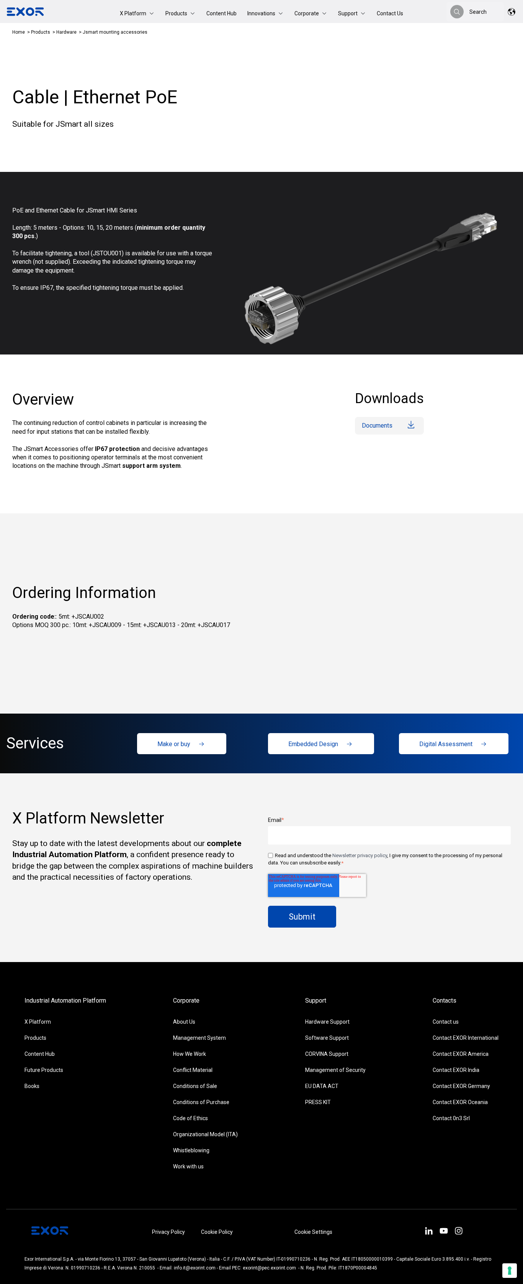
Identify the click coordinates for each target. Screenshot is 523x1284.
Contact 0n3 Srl (451, 1118)
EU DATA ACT (321, 1086)
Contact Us (390, 13)
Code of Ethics (190, 1118)
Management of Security (335, 1070)
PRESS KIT (318, 1102)
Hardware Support (327, 1022)
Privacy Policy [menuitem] (168, 1232)
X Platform (38, 1022)
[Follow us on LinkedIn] (428, 1231)
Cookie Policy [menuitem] (217, 1232)
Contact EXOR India (456, 1070)
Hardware (66, 32)
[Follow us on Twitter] (443, 1231)
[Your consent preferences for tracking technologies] (509, 1270)
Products (40, 32)
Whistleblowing (191, 1150)
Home (18, 32)
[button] (137, 13)
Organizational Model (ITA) (205, 1134)
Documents (377, 425)
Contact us (446, 1022)
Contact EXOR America (461, 1054)
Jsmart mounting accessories (115, 32)
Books (32, 1086)
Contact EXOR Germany (461, 1086)
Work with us (188, 1166)
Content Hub (221, 13)
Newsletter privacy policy (359, 855)
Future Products (44, 1070)
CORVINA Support (326, 1054)
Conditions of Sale (195, 1086)
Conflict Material (192, 1070)
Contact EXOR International (465, 1038)
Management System (199, 1038)
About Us (184, 1022)
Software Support (327, 1038)
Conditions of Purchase (201, 1102)
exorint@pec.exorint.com (269, 1268)
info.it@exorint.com (195, 1268)
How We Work (189, 1054)
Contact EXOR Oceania (460, 1102)
